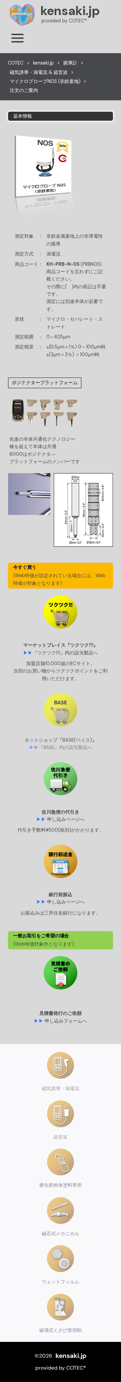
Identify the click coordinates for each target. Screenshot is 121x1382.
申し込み (66, 819)
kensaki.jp (69, 11)
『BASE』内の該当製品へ (65, 747)
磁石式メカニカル (60, 1234)
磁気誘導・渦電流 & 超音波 (39, 72)
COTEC (16, 63)
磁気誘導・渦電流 (60, 1088)
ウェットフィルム (60, 1282)
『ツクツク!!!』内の (65, 653)
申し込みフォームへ (66, 1021)
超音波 (60, 1137)
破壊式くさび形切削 (60, 1330)
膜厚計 (70, 63)
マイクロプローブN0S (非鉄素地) (45, 81)
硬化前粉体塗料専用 (60, 1185)
